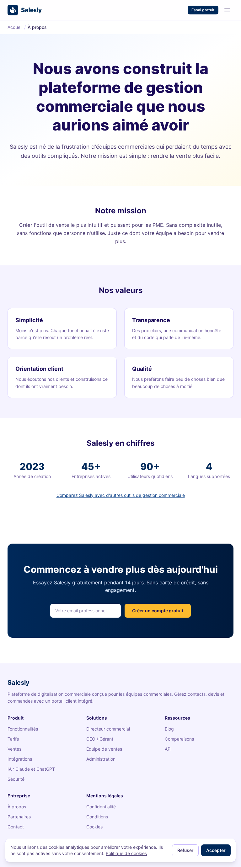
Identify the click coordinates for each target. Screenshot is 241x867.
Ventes (14, 749)
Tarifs (13, 739)
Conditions (97, 816)
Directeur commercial (108, 728)
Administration (100, 759)
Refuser (185, 850)
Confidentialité (101, 806)
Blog (169, 728)
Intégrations (20, 759)
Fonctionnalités (23, 728)
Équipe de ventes (104, 749)
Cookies (94, 826)
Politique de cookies (126, 853)
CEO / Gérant (99, 739)
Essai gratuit (203, 10)
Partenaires (19, 816)
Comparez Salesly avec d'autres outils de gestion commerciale (120, 495)
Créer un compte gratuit (157, 610)
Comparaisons (179, 739)
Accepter (216, 850)
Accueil (15, 27)
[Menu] (227, 10)
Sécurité (16, 779)
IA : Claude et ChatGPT (31, 769)
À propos (17, 806)
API (168, 749)
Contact (16, 826)
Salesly (18, 682)
